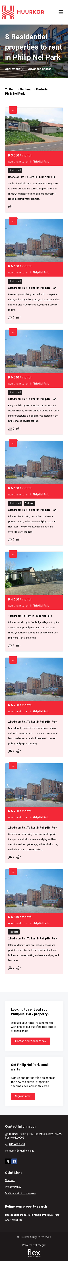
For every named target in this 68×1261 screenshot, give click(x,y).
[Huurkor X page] (8, 1162)
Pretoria (42, 89)
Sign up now (22, 1096)
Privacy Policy (13, 1186)
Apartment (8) (13, 1220)
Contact (10, 1180)
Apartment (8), (15, 69)
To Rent (10, 89)
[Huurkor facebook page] (14, 1162)
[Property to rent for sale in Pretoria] (23, 12)
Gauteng (26, 89)
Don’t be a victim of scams (20, 1193)
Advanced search (39, 69)
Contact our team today (30, 1041)
